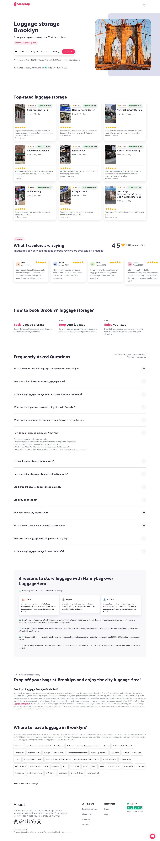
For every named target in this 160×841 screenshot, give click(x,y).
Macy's (65, 766)
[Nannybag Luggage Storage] (23, 4)
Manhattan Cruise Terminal (39, 766)
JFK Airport (19, 746)
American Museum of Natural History (58, 759)
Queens (85, 766)
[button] (152, 836)
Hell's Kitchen (50, 773)
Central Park (75, 766)
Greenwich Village (77, 773)
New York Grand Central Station (88, 746)
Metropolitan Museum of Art (77, 753)
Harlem (94, 766)
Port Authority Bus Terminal (122, 746)
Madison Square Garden (99, 753)
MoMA (40, 759)
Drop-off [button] (34, 52)
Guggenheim (115, 753)
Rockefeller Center (113, 766)
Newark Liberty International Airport (38, 746)
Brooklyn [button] (22, 52)
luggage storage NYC (22, 703)
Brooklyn (47, 753)
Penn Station (58, 746)
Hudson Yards (137, 753)
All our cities (87, 814)
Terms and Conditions (22, 832)
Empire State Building (34, 773)
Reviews (85, 824)
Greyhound (55, 766)
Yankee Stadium (125, 759)
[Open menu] (144, 4)
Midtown (126, 753)
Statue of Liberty (21, 766)
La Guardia (105, 746)
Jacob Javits (128, 766)
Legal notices (37, 832)
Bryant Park (140, 766)
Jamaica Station (58, 753)
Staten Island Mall (93, 773)
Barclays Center (29, 759)
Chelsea (17, 759)
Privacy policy (49, 832)
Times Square (19, 753)
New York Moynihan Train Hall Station (86, 759)
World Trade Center (109, 759)
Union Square (19, 773)
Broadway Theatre (34, 753)
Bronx (102, 766)
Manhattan (70, 746)
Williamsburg (63, 773)
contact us (141, 357)
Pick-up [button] (44, 52)
